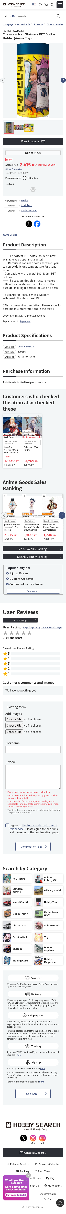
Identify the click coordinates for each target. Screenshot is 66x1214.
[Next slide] (63, 80)
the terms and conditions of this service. (33, 827)
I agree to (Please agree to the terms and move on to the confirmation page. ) (34, 829)
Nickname (12, 743)
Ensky (24, 200)
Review (10, 761)
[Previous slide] (2, 80)
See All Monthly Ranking (32, 557)
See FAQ (31, 1094)
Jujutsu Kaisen (18, 573)
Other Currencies (13, 169)
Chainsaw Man (29, 210)
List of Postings (20, 620)
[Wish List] (40, 4)
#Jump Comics (10, 234)
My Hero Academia (21, 579)
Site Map (48, 1199)
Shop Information (48, 1193)
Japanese (25, 321)
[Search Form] (52, 4)
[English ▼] (34, 4)
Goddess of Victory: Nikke (26, 584)
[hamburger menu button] (60, 4)
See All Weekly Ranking (32, 549)
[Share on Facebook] (37, 223)
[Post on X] (29, 223)
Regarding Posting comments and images (42, 627)
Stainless (26, 205)
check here (18, 1008)
